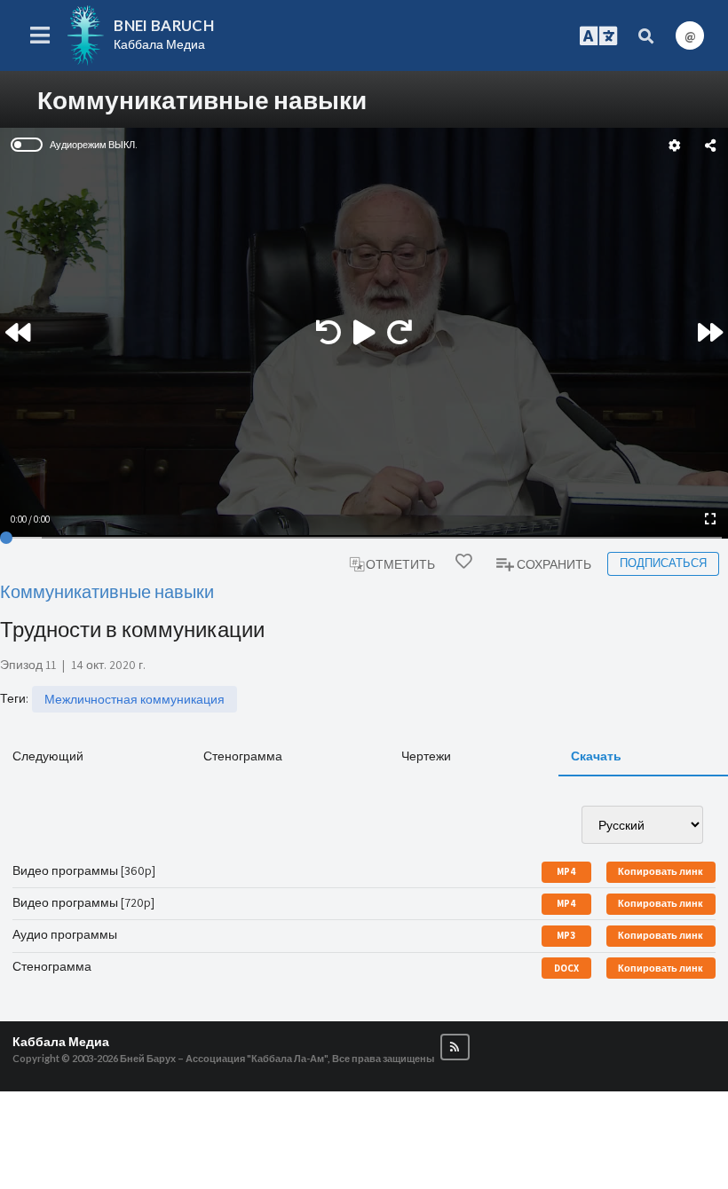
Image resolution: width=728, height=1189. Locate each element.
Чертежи (426, 755)
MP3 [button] (566, 935)
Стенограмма (242, 755)
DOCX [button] (566, 968)
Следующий (47, 755)
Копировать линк (660, 871)
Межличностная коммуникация (134, 699)
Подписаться (663, 563)
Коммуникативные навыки (107, 591)
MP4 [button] (566, 871)
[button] (455, 1047)
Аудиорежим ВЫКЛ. (94, 144)
